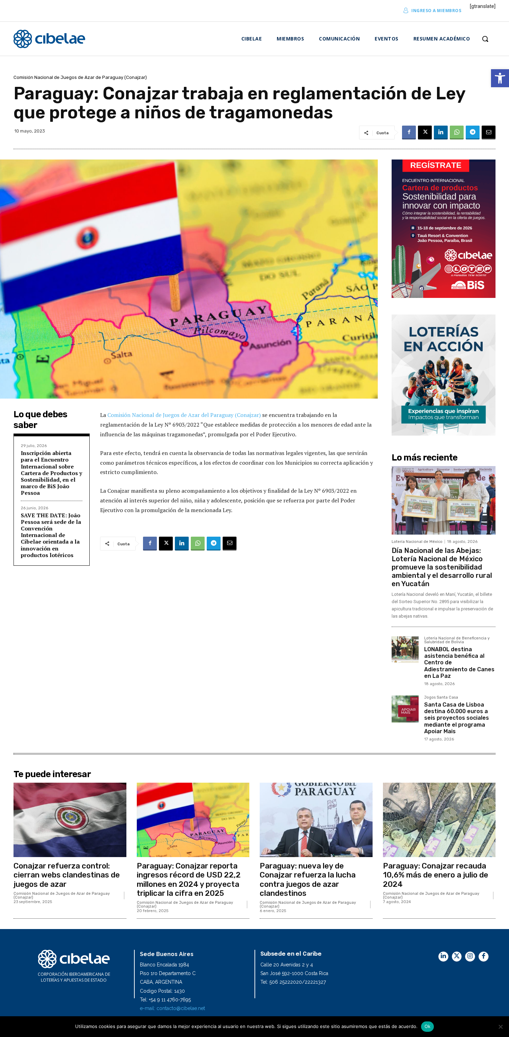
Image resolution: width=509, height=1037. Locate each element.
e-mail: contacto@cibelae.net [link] (172, 1008)
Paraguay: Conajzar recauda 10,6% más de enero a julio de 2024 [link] (435, 875)
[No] (500, 1026)
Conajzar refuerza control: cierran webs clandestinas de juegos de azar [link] (67, 875)
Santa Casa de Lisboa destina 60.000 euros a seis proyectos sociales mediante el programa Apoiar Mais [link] (456, 718)
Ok (428, 1026)
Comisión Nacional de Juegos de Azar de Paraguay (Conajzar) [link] (80, 77)
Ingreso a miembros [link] (436, 10)
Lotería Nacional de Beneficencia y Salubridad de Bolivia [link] (457, 640)
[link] (500, 78)
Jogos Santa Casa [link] (441, 697)
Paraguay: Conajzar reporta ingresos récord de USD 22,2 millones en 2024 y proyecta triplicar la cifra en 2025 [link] (189, 879)
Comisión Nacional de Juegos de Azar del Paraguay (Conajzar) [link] (184, 415)
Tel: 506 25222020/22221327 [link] (293, 982)
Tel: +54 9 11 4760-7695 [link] (165, 999)
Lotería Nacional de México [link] (417, 542)
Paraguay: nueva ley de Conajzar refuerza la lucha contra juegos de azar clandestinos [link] (308, 879)
